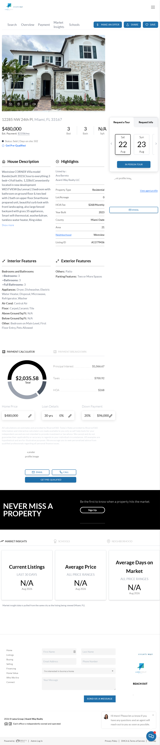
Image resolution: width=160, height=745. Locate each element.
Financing (11, 668)
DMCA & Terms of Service (133, 741)
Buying (9, 659)
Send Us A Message (99, 698)
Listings (10, 655)
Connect (10, 682)
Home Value (12, 673)
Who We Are (12, 677)
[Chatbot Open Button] (151, 736)
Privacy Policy (111, 741)
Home (9, 650)
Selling (9, 664)
